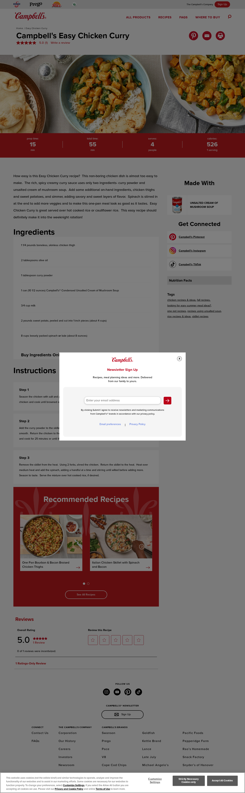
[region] (122, 782)
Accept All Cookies (222, 780)
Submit (167, 400)
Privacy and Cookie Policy (69, 789)
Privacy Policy (137, 424)
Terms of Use (103, 789)
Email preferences (110, 424)
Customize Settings (73, 785)
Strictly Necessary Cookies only (189, 781)
